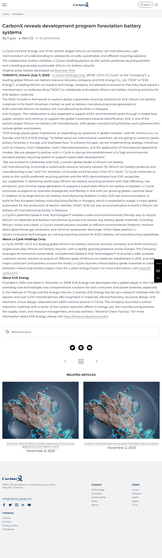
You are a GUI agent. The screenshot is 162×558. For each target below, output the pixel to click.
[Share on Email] (89, 347)
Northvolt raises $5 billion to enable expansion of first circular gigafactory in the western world (41, 445)
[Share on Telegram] (81, 347)
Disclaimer (8, 529)
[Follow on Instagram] (16, 504)
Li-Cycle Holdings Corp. (69, 75)
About (94, 504)
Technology (98, 489)
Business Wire (65, 70)
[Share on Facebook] (4, 504)
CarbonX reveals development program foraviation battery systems (121, 443)
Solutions (96, 493)
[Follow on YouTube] (29, 504)
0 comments (50, 38)
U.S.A (135, 504)
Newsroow (17, 14)
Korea (135, 489)
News (94, 501)
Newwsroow (21, 332)
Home (5, 14)
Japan (135, 501)
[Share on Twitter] (72, 347)
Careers (6, 518)
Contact (6, 521)
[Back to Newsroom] (81, 361)
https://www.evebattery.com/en (86, 316)
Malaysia (136, 493)
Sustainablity (98, 497)
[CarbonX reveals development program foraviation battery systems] (65, 361)
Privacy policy (10, 525)
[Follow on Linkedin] (23, 504)
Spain (135, 497)
